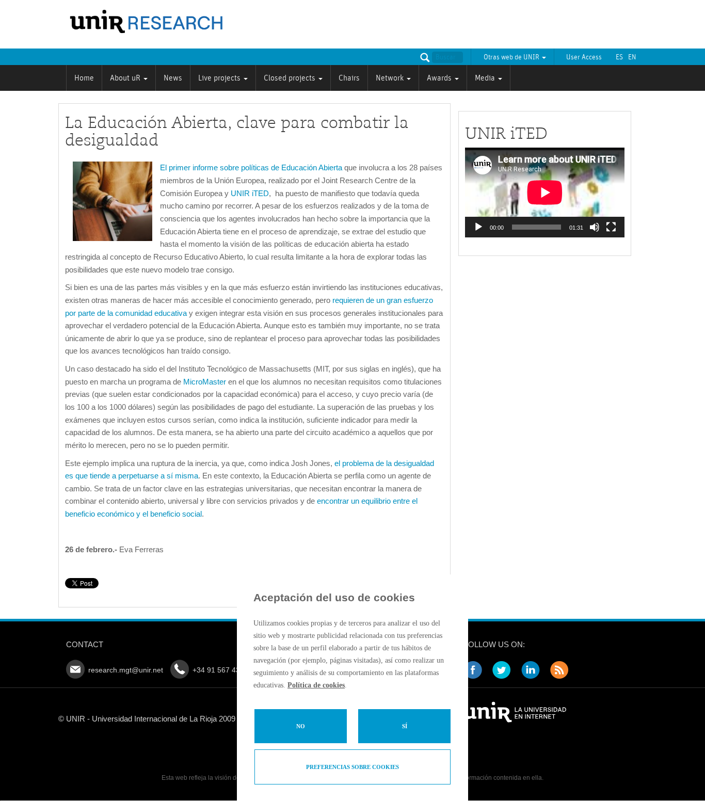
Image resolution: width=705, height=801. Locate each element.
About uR (126, 78)
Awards (440, 78)
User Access (584, 57)
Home (84, 78)
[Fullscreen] (611, 227)
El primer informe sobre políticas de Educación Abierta (251, 167)
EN (632, 57)
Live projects (220, 78)
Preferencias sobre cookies (352, 767)
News (173, 78)
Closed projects (290, 78)
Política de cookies (316, 685)
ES (619, 57)
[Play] (478, 227)
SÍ (404, 726)
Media (486, 78)
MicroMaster (204, 381)
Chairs (349, 78)
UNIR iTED (250, 193)
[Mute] (594, 227)
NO (300, 726)
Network (391, 78)
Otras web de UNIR (512, 57)
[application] (544, 192)
